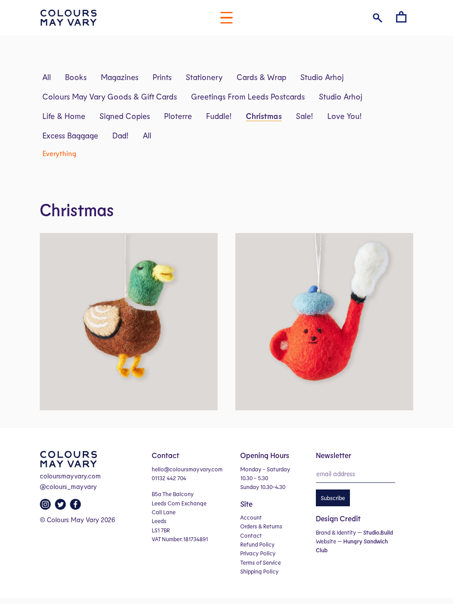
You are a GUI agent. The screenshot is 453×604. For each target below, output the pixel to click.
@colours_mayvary (68, 486)
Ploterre (178, 116)
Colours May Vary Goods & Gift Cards (109, 96)
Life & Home (63, 116)
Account (251, 517)
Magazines (119, 77)
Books (76, 77)
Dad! (120, 135)
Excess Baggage (70, 135)
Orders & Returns (261, 526)
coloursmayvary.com (70, 476)
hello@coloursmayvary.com (187, 469)
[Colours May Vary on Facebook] (76, 506)
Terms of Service (260, 562)
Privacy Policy (258, 553)
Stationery (204, 77)
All (46, 77)
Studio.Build (378, 532)
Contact (251, 535)
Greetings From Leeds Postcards (248, 96)
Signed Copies (125, 116)
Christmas (264, 116)
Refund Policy (257, 544)
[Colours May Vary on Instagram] (46, 506)
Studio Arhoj (322, 77)
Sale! (304, 116)
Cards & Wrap (261, 77)
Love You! (344, 116)
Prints (162, 77)
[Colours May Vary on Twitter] (61, 506)
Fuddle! (219, 116)
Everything (59, 153)
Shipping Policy (259, 571)
